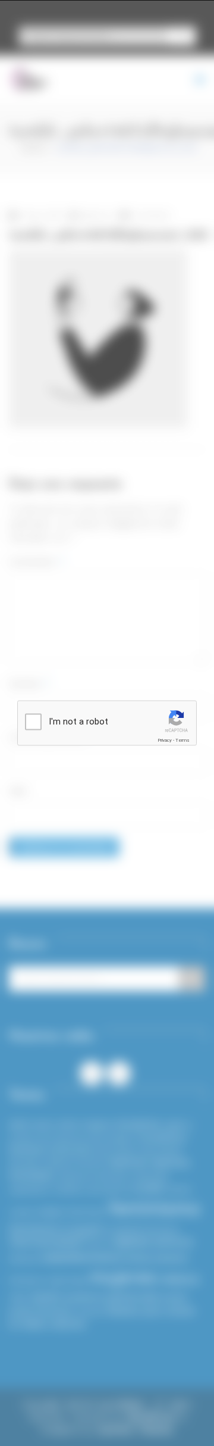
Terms (182, 740)
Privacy (165, 740)
